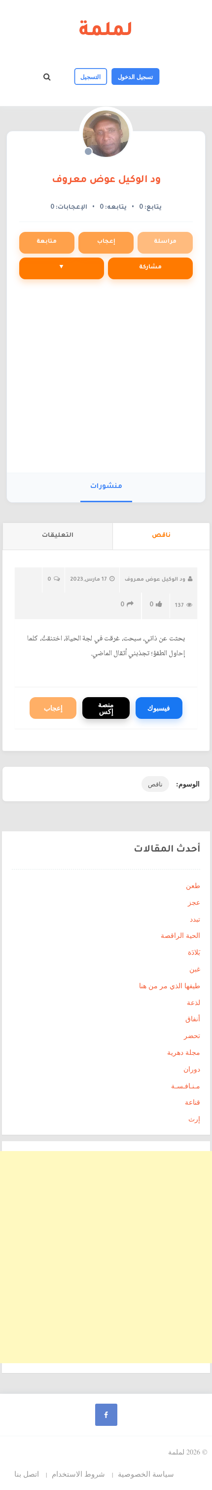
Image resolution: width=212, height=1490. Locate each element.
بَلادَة (194, 952)
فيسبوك (158, 708)
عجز (194, 902)
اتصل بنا (26, 1474)
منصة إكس (106, 707)
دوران (191, 1069)
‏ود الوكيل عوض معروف (106, 180)
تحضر (192, 1035)
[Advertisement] (106, 380)
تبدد (195, 919)
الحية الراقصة (180, 935)
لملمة (106, 32)
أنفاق (192, 1018)
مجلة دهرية (183, 1052)
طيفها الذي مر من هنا (169, 985)
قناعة (192, 1102)
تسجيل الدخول (135, 76)
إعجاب (106, 242)
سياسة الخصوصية (146, 1474)
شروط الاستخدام (78, 1474)
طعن (193, 885)
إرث (194, 1118)
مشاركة (150, 267)
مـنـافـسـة (185, 1085)
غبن (194, 968)
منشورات (106, 486)
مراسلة (165, 242)
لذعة (193, 1002)
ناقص (155, 784)
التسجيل (90, 76)
